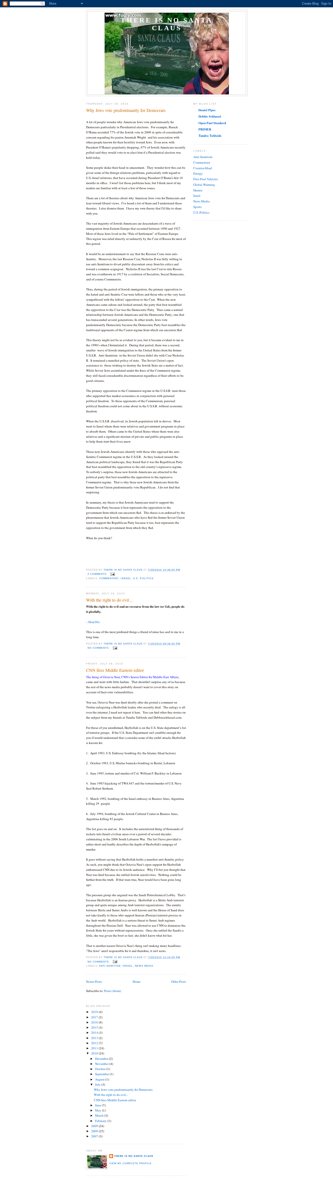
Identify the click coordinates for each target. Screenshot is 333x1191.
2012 (95, 1043)
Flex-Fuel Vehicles (205, 179)
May (98, 1110)
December (102, 1058)
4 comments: (98, 574)
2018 (95, 1012)
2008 (95, 1131)
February (101, 1121)
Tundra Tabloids (209, 135)
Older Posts (178, 981)
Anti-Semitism (109, 965)
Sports (197, 207)
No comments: (99, 647)
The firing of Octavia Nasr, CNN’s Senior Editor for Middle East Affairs (132, 677)
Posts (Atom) (112, 991)
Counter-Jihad (202, 168)
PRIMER (204, 129)
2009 (95, 1126)
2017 (95, 1017)
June (98, 1105)
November (102, 1064)
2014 (95, 1032)
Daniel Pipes (206, 110)
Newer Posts (94, 981)
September (102, 1074)
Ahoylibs (94, 622)
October (100, 1069)
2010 (95, 1053)
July (98, 1084)
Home (136, 981)
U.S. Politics (143, 578)
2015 (95, 1027)
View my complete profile (130, 1163)
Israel (126, 578)
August (100, 1079)
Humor (197, 190)
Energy (198, 173)
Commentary (109, 578)
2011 (95, 1048)
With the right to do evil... (109, 600)
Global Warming (204, 184)
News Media (144, 965)
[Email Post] (112, 574)
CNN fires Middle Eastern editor (115, 670)
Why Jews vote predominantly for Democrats (126, 110)
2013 (95, 1038)
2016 (95, 1022)
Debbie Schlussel (209, 116)
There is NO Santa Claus (167, 24)
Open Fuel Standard (212, 122)
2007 (95, 1136)
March (99, 1115)
